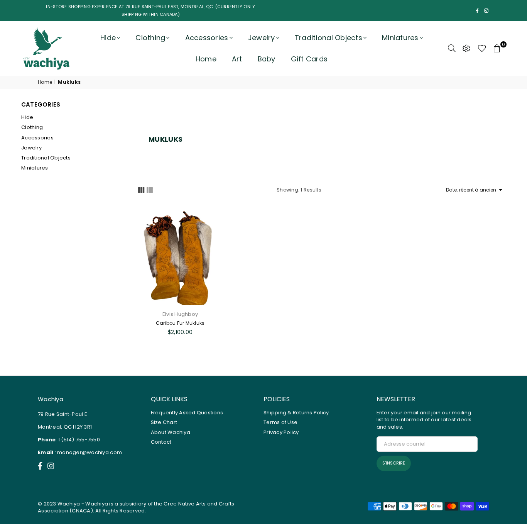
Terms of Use (280, 422)
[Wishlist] (482, 48)
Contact (161, 442)
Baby (266, 59)
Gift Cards (309, 59)
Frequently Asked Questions (187, 412)
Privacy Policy (281, 432)
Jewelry (261, 37)
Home (206, 59)
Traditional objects (328, 37)
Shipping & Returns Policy (296, 412)
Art (237, 59)
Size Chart (164, 422)
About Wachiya (170, 432)
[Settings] (466, 48)
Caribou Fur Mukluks (180, 323)
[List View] (149, 189)
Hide (108, 37)
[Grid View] (141, 189)
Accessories (206, 37)
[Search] (451, 48)
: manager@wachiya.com (87, 452)
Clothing (150, 37)
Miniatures (400, 37)
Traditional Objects (46, 157)
